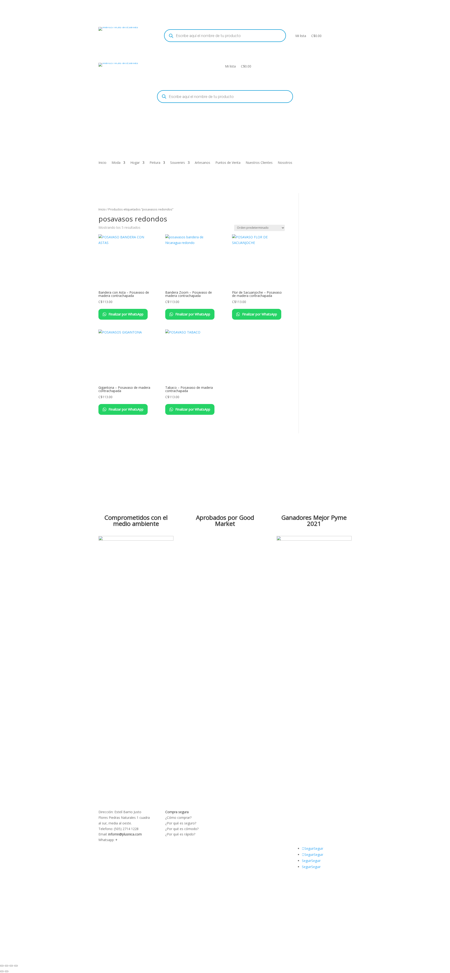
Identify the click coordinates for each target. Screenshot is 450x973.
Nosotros (285, 163)
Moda (116, 163)
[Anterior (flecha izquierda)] (2, 971)
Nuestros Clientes (259, 163)
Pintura (155, 163)
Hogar (135, 163)
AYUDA (304, 812)
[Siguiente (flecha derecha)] (6, 971)
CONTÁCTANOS (311, 823)
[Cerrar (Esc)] (16, 965)
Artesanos (202, 163)
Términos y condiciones (250, 817)
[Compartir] (11, 965)
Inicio (102, 163)
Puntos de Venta (227, 163)
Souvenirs (177, 163)
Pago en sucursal (245, 834)
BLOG (303, 817)
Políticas (238, 812)
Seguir (318, 848)
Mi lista (300, 36)
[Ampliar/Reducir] (2, 965)
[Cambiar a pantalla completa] (6, 965)
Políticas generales (246, 829)
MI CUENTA (321, 812)
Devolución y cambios (249, 823)
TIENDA (317, 817)
